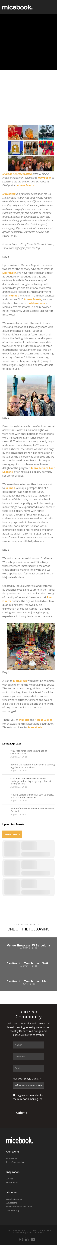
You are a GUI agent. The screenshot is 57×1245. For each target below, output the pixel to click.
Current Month (12, 834)
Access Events (25, 185)
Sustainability (12, 1210)
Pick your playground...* (27, 1078)
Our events (11, 1158)
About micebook (14, 1198)
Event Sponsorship (15, 1162)
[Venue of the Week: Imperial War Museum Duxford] (5, 810)
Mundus (14, 295)
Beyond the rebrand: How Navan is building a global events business (32, 766)
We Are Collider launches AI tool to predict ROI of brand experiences (32, 796)
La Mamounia (36, 303)
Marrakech (44, 177)
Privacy (39, 1232)
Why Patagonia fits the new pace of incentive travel (28, 752)
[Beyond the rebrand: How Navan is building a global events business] (5, 766)
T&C (29, 1232)
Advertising (11, 1202)
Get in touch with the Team (19, 1206)
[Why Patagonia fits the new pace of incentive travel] (5, 753)
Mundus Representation (17, 174)
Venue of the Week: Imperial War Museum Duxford (32, 810)
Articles (9, 1178)
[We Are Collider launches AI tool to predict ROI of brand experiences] (5, 796)
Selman (10, 488)
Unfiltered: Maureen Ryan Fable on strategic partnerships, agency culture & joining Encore (30, 781)
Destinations (12, 1182)
